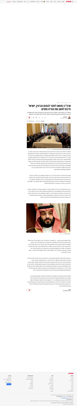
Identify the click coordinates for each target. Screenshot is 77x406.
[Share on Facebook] (42, 118)
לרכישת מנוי (9, 1)
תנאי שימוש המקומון (8, 382)
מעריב (70, 102)
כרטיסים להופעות (70, 391)
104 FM (31, 385)
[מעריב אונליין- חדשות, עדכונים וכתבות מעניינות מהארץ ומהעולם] (68, 1)
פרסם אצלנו (51, 379)
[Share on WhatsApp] (36, 118)
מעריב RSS (51, 382)
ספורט (51, 1)
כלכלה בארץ (71, 380)
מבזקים (72, 379)
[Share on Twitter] (39, 118)
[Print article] (33, 118)
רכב (28, 1)
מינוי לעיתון (51, 386)
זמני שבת (31, 386)
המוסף (52, 385)
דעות (58, 102)
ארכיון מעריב (51, 388)
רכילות (42, 1)
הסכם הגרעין (65, 290)
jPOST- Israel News (29, 379)
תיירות (25, 1)
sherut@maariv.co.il (65, 398)
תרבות (48, 1)
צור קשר (52, 377)
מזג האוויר (71, 389)
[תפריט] (72, 1)
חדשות (63, 1)
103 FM (31, 382)
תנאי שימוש (9, 377)
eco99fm (31, 383)
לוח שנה (14, 1)
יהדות (72, 388)
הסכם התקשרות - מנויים (7, 379)
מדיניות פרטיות (8, 380)
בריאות (38, 1)
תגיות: (69, 289)
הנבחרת (59, 1)
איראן (70, 290)
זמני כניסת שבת (20, 1)
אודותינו (52, 389)
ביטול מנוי (51, 391)
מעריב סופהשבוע (50, 383)
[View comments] (29, 118)
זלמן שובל (65, 117)
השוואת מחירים (30, 388)
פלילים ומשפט (33, 1)
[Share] (45, 118)
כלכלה (55, 1)
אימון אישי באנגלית (30, 377)
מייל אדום (51, 380)
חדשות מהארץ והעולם (64, 102)
